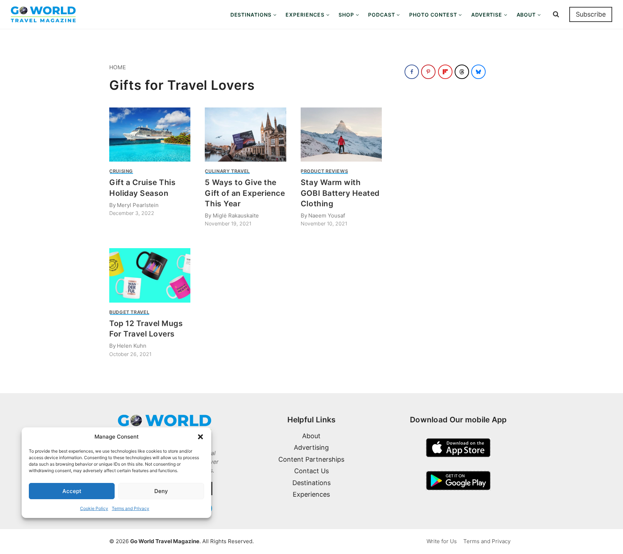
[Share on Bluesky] (478, 72)
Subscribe (591, 14)
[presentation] (149, 134)
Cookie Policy (94, 508)
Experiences (311, 494)
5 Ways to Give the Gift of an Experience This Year (245, 193)
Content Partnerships (311, 459)
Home (117, 67)
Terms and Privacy (130, 508)
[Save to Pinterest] (428, 72)
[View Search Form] (556, 14)
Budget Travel (129, 312)
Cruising (121, 171)
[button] (200, 436)
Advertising (311, 447)
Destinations (311, 483)
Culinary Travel (227, 171)
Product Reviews (324, 171)
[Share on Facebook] (412, 72)
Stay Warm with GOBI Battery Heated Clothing (340, 193)
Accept (71, 491)
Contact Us (311, 471)
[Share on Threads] (462, 72)
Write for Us (442, 541)
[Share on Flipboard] (445, 72)
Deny (161, 491)
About (311, 436)
